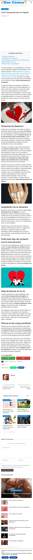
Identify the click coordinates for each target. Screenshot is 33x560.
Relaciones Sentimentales (23, 416)
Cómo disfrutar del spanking (16, 540)
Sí (8, 358)
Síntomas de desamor (8, 56)
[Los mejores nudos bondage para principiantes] (4, 535)
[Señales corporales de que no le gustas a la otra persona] (4, 529)
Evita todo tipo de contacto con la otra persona (15, 60)
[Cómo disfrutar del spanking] (4, 542)
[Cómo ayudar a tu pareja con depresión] (23, 403)
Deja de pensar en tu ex (9, 62)
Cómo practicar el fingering (16, 500)
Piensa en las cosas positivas (10, 63)
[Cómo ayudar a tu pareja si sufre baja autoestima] (9, 403)
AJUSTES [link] (14, 554)
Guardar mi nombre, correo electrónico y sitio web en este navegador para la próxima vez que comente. (16, 466)
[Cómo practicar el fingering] (4, 502)
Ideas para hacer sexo (16, 490)
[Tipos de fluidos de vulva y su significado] (4, 508)
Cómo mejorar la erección (15, 513)
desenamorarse (13, 361)
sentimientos (19, 361)
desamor (6, 361)
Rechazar (13, 557)
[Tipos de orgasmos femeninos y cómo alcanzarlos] (4, 522)
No (23, 358)
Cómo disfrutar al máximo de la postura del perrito (16, 494)
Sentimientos (5, 9)
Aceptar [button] (5, 557)
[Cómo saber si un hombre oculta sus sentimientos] (9, 419)
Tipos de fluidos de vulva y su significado (19, 507)
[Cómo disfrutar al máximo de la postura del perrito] (16, 488)
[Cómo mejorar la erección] (4, 515)
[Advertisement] (16, 34)
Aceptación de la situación (9, 58)
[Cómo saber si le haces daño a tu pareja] (23, 419)
